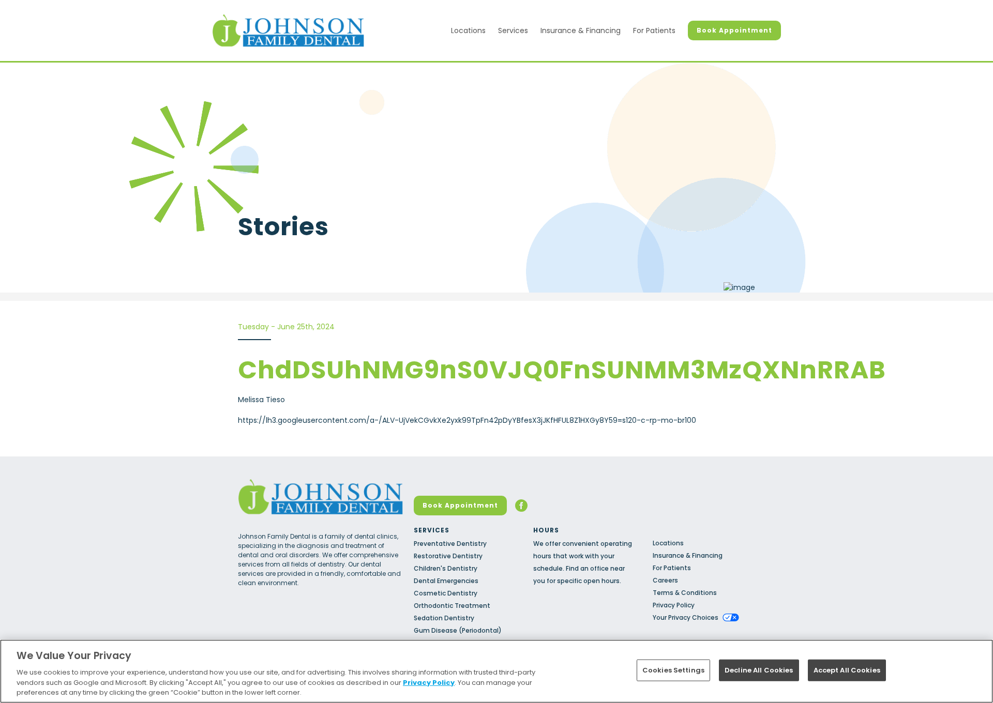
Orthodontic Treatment (452, 605)
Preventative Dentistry (450, 543)
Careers (665, 580)
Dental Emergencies (446, 580)
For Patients (654, 30)
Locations (468, 30)
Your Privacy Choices (685, 617)
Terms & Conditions (685, 592)
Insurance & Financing (580, 30)
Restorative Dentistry (448, 556)
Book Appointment (734, 30)
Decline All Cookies (759, 670)
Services (513, 30)
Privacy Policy (674, 605)
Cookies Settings (673, 670)
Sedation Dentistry (444, 618)
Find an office (587, 568)
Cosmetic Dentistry (445, 593)
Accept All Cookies (847, 670)
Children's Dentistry (445, 568)
